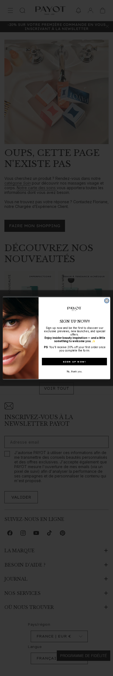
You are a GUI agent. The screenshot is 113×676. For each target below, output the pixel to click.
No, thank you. (74, 371)
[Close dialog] (106, 300)
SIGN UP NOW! (74, 361)
